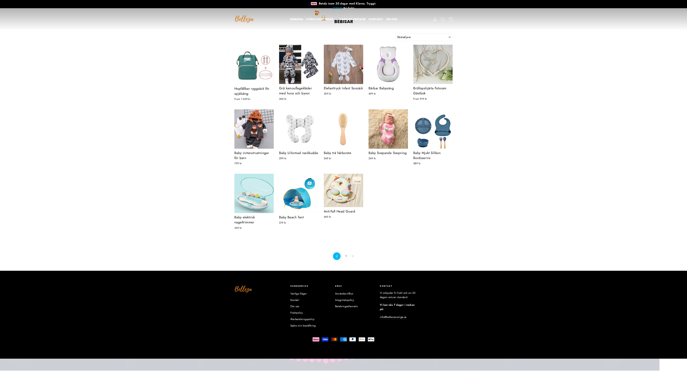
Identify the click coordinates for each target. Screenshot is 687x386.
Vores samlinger (320, 19)
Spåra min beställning (303, 326)
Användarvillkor (344, 294)
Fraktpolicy (296, 313)
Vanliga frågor (353, 19)
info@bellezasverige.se (393, 317)
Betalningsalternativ (346, 306)
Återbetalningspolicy (302, 319)
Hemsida (296, 19)
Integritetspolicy (344, 300)
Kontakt (376, 19)
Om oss (391, 19)
